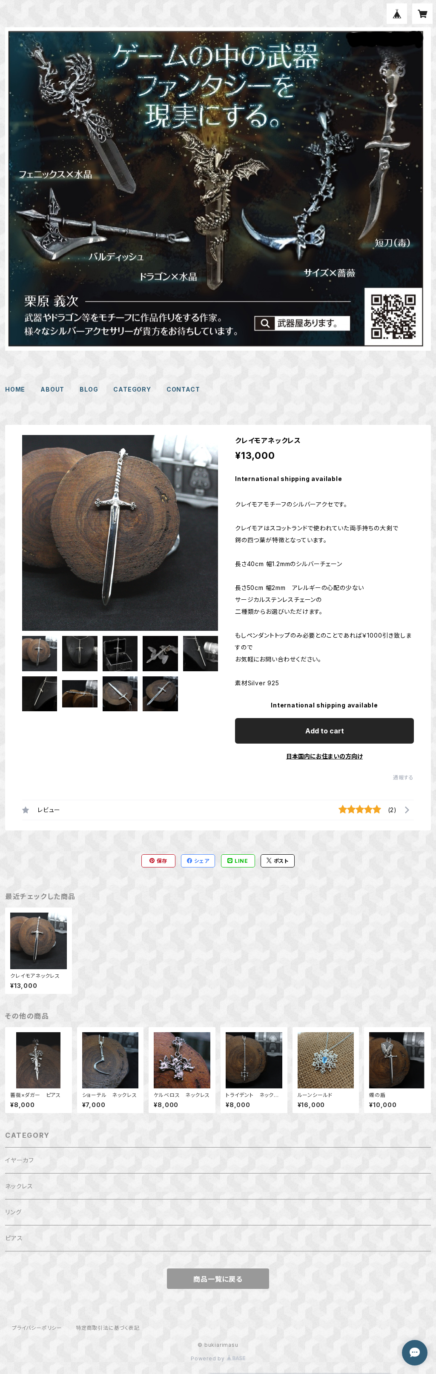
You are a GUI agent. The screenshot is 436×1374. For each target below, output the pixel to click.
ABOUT (52, 389)
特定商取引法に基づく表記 (108, 1328)
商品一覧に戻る (218, 1279)
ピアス (14, 1238)
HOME (15, 389)
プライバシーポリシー (37, 1328)
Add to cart (324, 731)
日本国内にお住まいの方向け (324, 756)
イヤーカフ (19, 1160)
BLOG (89, 389)
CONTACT (183, 389)
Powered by (209, 1358)
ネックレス (19, 1186)
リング (13, 1212)
